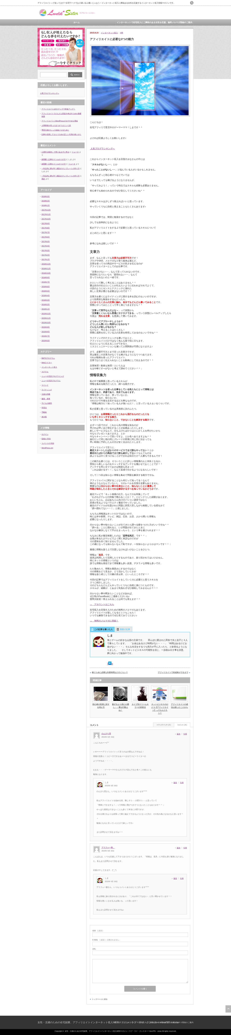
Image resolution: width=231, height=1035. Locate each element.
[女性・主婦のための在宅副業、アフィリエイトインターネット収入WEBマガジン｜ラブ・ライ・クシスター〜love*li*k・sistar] (66, 15)
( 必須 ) (97, 931)
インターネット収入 (109, 33)
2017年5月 (45, 241)
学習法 (44, 408)
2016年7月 (45, 282)
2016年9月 (45, 277)
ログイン (44, 434)
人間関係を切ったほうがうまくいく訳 (56, 125)
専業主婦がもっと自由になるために (55, 130)
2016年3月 (45, 300)
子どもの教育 (46, 403)
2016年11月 (46, 268)
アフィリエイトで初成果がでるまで (173, 672)
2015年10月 (46, 322)
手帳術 (44, 412)
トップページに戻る (99, 999)
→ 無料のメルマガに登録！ (104, 620)
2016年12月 (46, 264)
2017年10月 (46, 219)
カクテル (44, 372)
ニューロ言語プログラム (50, 381)
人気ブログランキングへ (102, 148)
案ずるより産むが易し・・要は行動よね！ (120, 707)
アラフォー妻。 (108, 847)
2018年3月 (45, 196)
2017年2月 (45, 255)
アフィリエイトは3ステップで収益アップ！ (58, 109)
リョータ (75, 152)
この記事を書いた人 (103, 629)
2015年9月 (45, 327)
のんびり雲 (106, 734)
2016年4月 (45, 295)
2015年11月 (46, 318)
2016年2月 (45, 304)
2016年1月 (45, 309)
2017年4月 (45, 246)
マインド (44, 385)
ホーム (77, 22)
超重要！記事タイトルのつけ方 (53, 159)
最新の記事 (125, 629)
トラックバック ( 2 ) (164, 725)
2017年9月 (45, 223)
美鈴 (43, 179)
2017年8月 (45, 228)
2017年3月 (45, 250)
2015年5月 (45, 341)
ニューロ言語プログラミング (52, 376)
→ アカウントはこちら (102, 604)
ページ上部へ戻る (228, 1009)
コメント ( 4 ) (182, 725)
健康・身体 (45, 399)
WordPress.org (47, 448)
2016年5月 (45, 291)
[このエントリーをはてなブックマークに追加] (109, 664)
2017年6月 (45, 237)
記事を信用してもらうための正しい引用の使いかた (61, 134)
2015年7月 (45, 336)
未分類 (44, 417)
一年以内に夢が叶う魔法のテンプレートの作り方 (60, 168)
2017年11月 (46, 214)
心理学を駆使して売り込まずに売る (55, 152)
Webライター (46, 363)
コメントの (47, 443)
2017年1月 (45, 259)
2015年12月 (46, 314)
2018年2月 (45, 201)
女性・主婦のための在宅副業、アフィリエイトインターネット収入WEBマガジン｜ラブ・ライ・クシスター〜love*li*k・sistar (108, 1022)
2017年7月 (45, 232)
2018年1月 (45, 205)
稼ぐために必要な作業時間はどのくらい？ (110, 672)
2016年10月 (46, 273)
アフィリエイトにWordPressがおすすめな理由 (59, 121)
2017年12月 (46, 210)
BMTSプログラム (48, 358)
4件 (121, 33)
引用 (185, 734)
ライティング (46, 390)
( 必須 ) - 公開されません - (106, 940)
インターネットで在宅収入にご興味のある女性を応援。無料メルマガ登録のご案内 (154, 22)
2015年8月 (45, 332)
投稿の (46, 439)
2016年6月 (45, 287)
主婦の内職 (45, 394)
